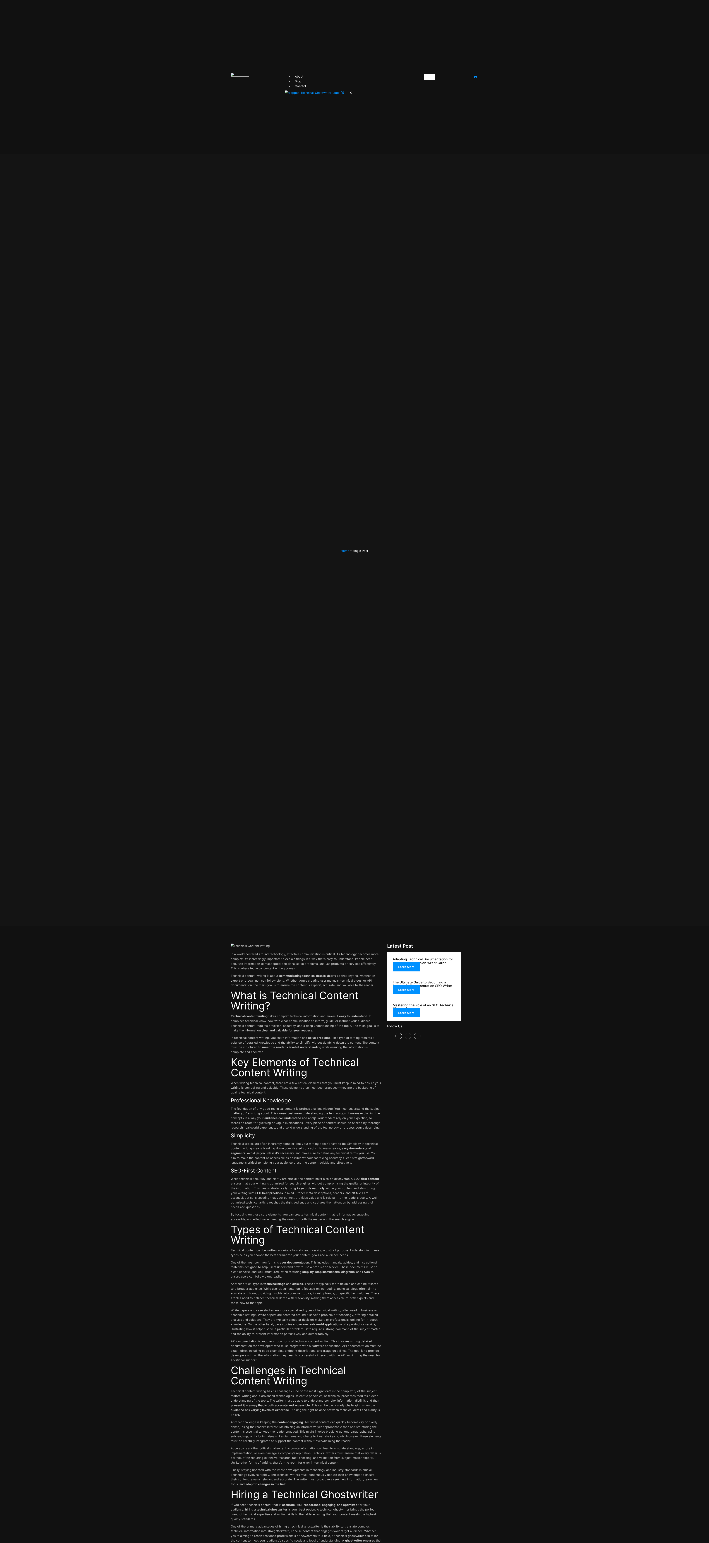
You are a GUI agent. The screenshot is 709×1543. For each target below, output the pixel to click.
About (299, 76)
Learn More (406, 967)
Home (345, 551)
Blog (298, 81)
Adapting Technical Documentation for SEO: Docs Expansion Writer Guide (423, 961)
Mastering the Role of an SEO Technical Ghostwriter (423, 1007)
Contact (300, 86)
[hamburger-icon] (429, 77)
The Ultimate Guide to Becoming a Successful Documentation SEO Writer (422, 984)
